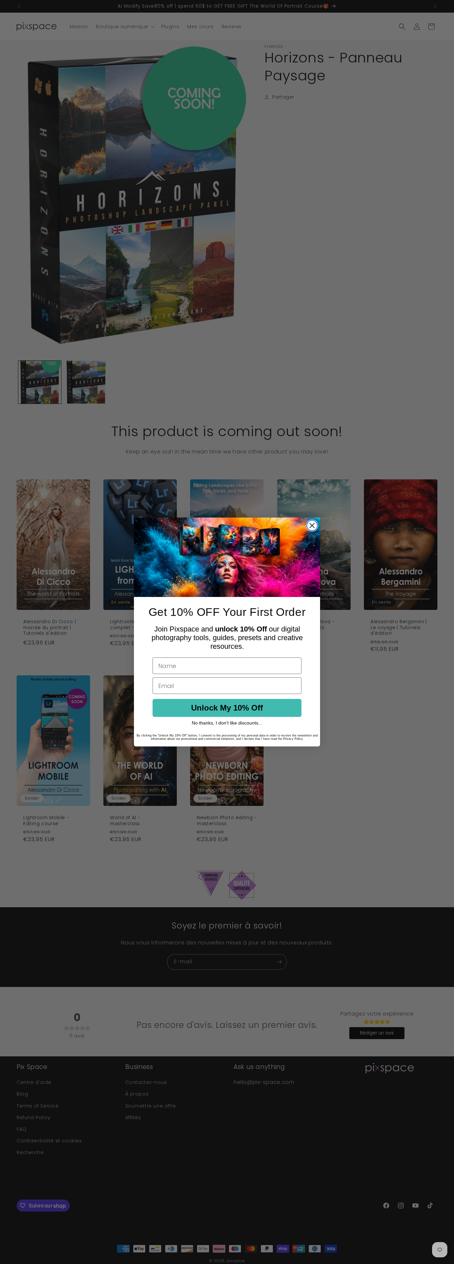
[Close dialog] (312, 525)
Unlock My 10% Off (227, 707)
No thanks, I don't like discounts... (227, 723)
